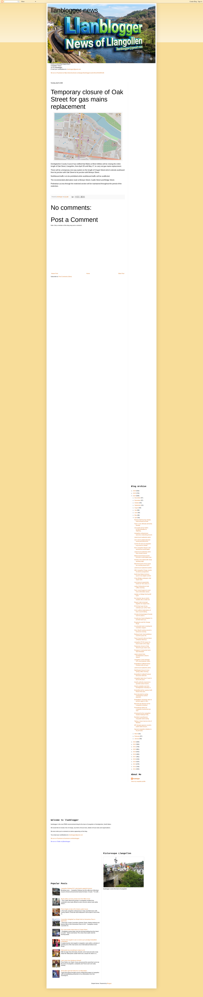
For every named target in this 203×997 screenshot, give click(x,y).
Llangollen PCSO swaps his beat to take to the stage (142, 642)
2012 (134, 769)
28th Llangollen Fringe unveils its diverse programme (143, 570)
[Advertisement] (139, 114)
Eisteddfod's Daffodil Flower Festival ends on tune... (142, 664)
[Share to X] (80, 197)
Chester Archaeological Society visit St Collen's (143, 614)
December (137, 498)
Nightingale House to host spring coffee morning (141, 670)
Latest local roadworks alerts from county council (142, 552)
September (137, 505)
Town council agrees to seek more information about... (142, 590)
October (136, 503)
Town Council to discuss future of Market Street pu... (143, 638)
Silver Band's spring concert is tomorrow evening (143, 630)
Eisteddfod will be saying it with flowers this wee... (143, 690)
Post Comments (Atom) (65, 276)
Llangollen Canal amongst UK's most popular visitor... (142, 660)
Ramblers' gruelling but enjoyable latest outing (141, 717)
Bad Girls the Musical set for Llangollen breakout (142, 704)
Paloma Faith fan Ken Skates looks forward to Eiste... (142, 520)
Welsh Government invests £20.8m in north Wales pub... (143, 556)
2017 (134, 756)
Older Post (121, 273)
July (135, 510)
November (137, 500)
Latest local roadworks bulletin (143, 568)
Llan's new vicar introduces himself (71, 960)
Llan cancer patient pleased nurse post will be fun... (142, 540)
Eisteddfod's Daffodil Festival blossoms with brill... (142, 674)
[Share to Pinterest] (84, 197)
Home (88, 273)
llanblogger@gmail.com (74, 69)
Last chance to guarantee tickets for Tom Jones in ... (142, 583)
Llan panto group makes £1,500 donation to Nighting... (141, 529)
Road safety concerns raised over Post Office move (75, 899)
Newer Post (54, 273)
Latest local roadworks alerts (142, 537)
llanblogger (136, 778)
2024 (134, 495)
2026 (134, 491)
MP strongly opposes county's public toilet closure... (142, 725)
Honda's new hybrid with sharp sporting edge (143, 560)
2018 (134, 754)
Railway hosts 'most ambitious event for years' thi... (143, 634)
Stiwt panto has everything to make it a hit (73, 950)
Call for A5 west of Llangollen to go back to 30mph (142, 544)
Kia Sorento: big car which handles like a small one (142, 599)
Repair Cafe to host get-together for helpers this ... (142, 603)
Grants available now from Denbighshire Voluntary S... (143, 686)
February (137, 736)
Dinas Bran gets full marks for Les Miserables (74, 971)
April (135, 517)
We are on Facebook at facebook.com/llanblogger (65, 838)
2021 (134, 746)
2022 (134, 744)
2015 (134, 761)
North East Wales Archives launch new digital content (142, 574)
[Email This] (76, 197)
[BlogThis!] (78, 197)
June (136, 512)
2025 (134, 493)
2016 (134, 759)
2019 (134, 751)
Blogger (109, 983)
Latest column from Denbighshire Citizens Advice (141, 655)
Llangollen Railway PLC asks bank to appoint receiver (76, 888)
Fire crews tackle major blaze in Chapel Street (74, 929)
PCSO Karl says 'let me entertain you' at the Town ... (143, 606)
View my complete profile (138, 781)
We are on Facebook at (57, 73)
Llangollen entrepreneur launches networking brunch (143, 534)
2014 (134, 764)
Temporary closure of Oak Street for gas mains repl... (142, 646)
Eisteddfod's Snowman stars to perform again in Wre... (143, 700)
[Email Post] (72, 196)
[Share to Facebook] (82, 197)
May (135, 515)
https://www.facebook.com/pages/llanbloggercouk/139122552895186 (84, 73)
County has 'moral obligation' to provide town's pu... (143, 618)
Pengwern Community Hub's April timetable (142, 650)
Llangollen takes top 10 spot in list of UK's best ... (143, 678)
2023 (134, 742)
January (136, 738)
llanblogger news (74, 10)
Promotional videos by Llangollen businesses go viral (142, 709)
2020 (134, 749)
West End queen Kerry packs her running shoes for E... (142, 564)
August (136, 508)
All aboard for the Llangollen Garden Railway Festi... (142, 713)
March (136, 733)
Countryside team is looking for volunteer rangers (143, 626)
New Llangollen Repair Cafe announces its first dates (142, 548)
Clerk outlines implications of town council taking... (142, 610)
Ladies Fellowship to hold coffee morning (141, 587)
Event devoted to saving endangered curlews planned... (141, 695)
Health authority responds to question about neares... (142, 682)
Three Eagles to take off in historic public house (74, 909)
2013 (134, 766)
